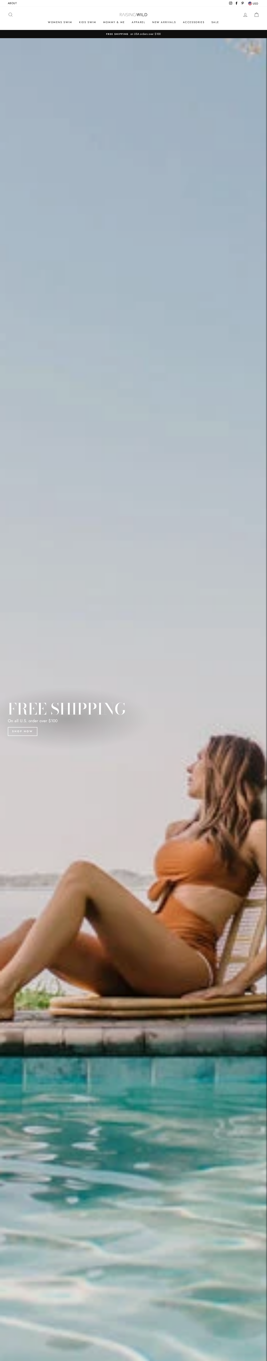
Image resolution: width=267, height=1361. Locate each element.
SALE (215, 22)
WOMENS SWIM (60, 22)
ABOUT (12, 3)
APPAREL (138, 22)
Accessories (194, 22)
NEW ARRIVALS (164, 22)
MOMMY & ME (114, 22)
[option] (133, 34)
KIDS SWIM (87, 22)
